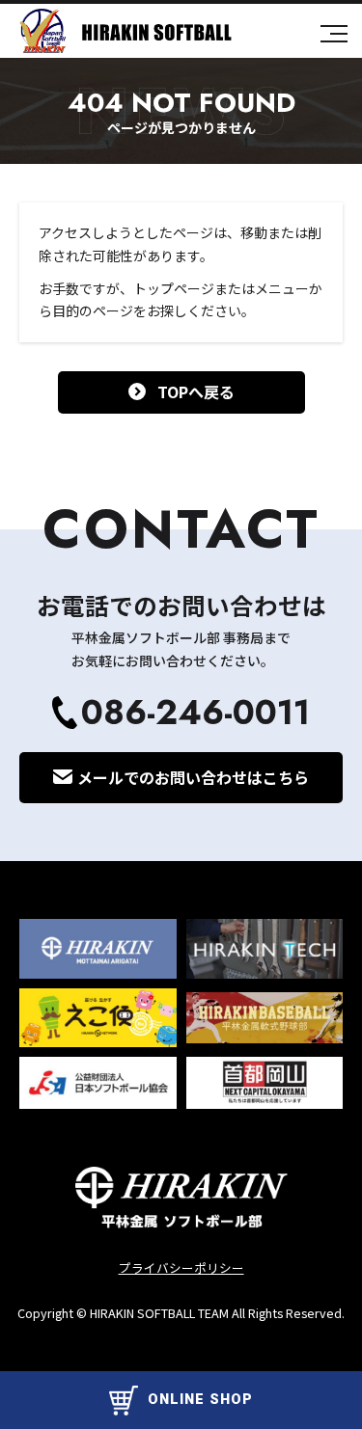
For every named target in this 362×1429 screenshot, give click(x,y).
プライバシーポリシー (181, 1267)
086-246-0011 (195, 712)
